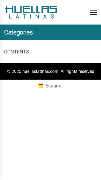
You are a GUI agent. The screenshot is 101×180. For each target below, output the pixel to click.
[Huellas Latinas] (31, 12)
